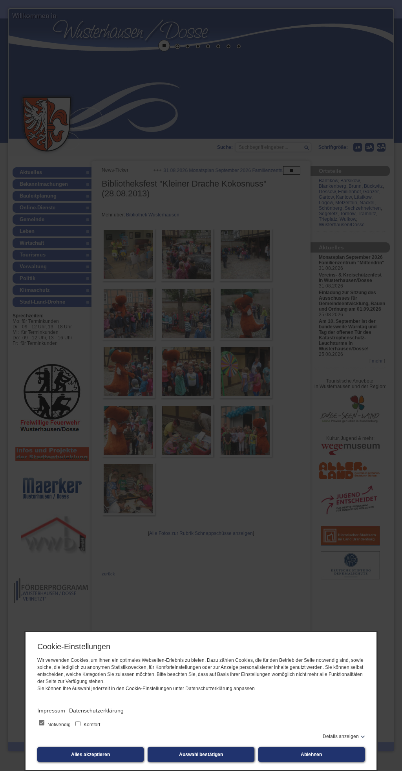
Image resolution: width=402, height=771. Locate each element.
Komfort (91, 724)
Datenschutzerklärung (96, 710)
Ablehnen (311, 754)
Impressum (51, 710)
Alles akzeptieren (90, 754)
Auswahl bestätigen (201, 754)
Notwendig (59, 724)
